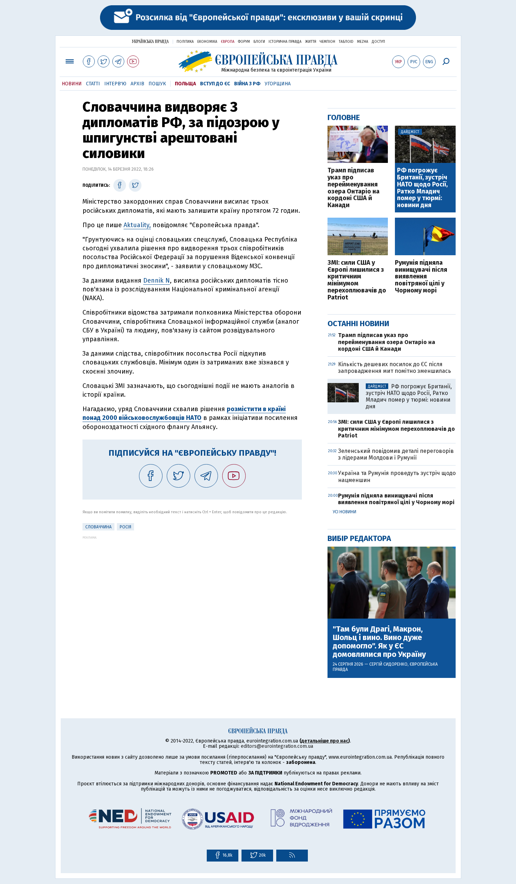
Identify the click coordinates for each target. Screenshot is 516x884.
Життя (310, 42)
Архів (137, 84)
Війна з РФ (247, 84)
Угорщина (278, 84)
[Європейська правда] (258, 61)
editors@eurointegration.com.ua (277, 746)
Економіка (207, 42)
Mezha (362, 42)
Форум (244, 42)
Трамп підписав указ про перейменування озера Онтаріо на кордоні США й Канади (353, 188)
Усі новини (344, 511)
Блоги (259, 42)
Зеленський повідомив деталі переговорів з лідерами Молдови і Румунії (396, 454)
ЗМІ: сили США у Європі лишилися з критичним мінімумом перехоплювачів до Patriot (357, 280)
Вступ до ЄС (215, 84)
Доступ (378, 42)
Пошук (157, 84)
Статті (93, 84)
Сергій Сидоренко (388, 664)
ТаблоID (346, 42)
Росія (125, 527)
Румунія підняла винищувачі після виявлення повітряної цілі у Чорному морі (421, 276)
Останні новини (358, 323)
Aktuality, (137, 225)
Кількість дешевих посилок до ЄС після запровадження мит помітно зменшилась (394, 367)
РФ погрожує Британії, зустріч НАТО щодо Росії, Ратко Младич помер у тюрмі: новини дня (422, 188)
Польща (185, 84)
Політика (185, 42)
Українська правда (150, 41)
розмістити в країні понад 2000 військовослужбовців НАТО (184, 413)
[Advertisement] (192, 588)
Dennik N (156, 280)
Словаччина (98, 527)
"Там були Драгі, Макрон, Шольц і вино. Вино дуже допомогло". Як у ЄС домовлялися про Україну (379, 642)
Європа (227, 42)
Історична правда (285, 42)
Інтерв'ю (115, 84)
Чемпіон (327, 42)
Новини (72, 84)
